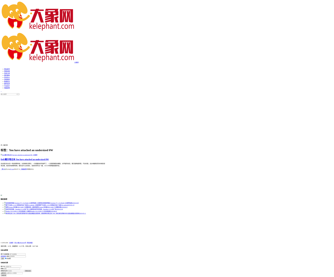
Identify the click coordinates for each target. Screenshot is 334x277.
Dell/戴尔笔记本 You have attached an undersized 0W (25, 159)
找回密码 (3, 256)
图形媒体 (7, 75)
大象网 (11, 242)
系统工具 (7, 73)
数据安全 (7, 81)
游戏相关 (7, 79)
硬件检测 (7, 83)
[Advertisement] (53, 107)
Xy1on (12, 169)
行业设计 (7, 86)
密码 (8, 256)
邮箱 (2, 268)
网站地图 (30, 242)
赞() (3, 169)
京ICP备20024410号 (20, 242)
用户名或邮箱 (5, 254)
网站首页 (7, 69)
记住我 (8, 258)
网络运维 (7, 71)
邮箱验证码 (4, 271)
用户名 (3, 266)
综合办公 (7, 77)
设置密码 (3, 273)
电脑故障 (7, 88)
